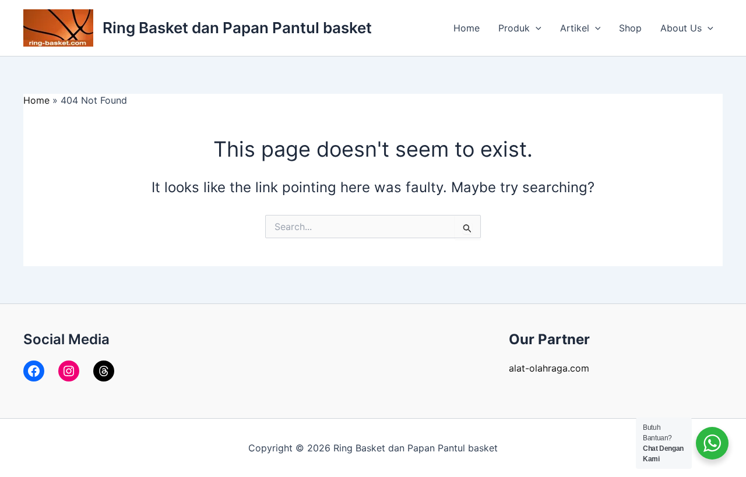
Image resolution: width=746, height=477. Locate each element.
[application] (535, 28)
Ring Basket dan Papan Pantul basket (237, 28)
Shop (630, 28)
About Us (681, 28)
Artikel (574, 28)
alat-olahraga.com (549, 368)
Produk (514, 28)
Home (466, 28)
